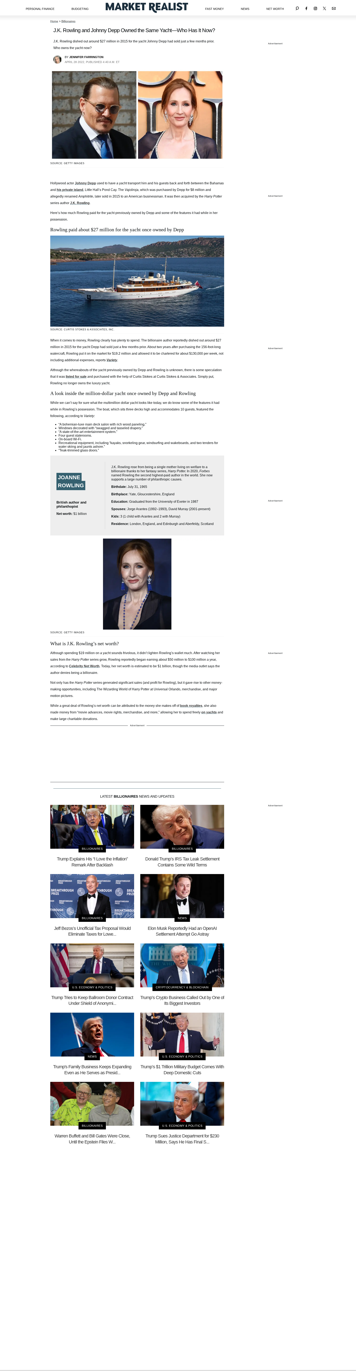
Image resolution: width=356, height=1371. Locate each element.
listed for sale (76, 376)
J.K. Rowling (80, 203)
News (245, 9)
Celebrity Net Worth (84, 666)
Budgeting (80, 9)
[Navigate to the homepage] (147, 7)
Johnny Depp (85, 183)
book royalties (191, 705)
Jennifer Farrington (86, 57)
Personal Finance (40, 9)
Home (54, 21)
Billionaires (68, 21)
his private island (70, 190)
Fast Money (214, 9)
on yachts (209, 712)
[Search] (297, 7)
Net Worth (275, 9)
